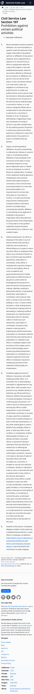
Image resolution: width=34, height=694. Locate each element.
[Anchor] (13, 141)
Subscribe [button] (5, 591)
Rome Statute (15, 689)
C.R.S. (12, 671)
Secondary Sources (8, 660)
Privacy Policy (6, 663)
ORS (15, 683)
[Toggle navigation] (30, 3)
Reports (4, 657)
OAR (11, 683)
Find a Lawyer (6, 642)
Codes (12, 668)
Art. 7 (22, 7)
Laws (6, 7)
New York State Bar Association (15, 606)
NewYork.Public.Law (15, 3)
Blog (2, 645)
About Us (4, 648)
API (2, 651)
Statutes (13, 674)
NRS (11, 677)
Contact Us (5, 654)
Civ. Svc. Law (14, 7)
